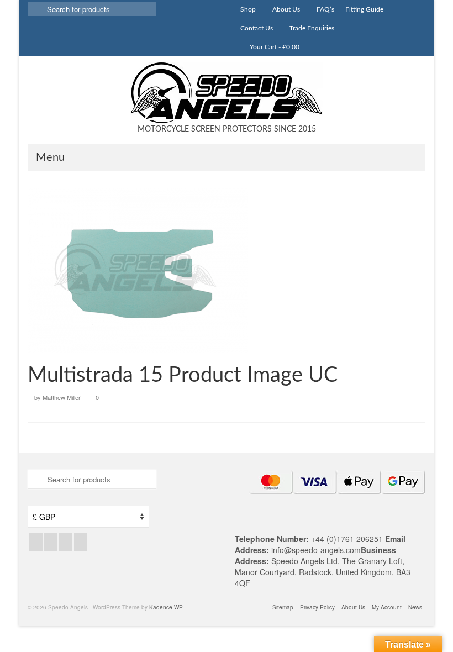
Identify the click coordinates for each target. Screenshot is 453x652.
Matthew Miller (62, 397)
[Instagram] (65, 542)
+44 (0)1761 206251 (348, 538)
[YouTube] (80, 542)
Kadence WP (166, 607)
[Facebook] (36, 542)
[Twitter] (50, 542)
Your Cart (273, 47)
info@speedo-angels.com (316, 549)
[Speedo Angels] (226, 93)
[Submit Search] (36, 9)
